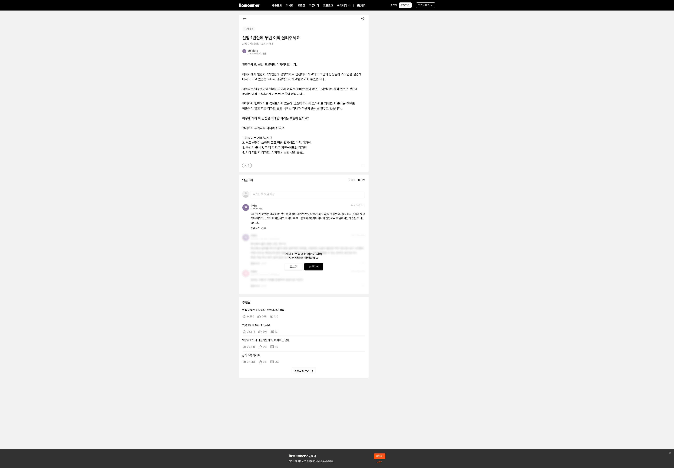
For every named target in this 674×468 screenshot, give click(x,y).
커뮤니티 (314, 5)
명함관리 (361, 5)
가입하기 (379, 456)
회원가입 (405, 5)
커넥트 (289, 5)
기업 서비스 (423, 5)
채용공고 (277, 5)
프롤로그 (328, 5)
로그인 (394, 5)
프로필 (301, 5)
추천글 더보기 (302, 371)
